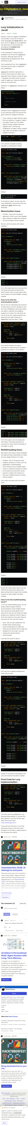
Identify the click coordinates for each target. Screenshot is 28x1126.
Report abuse (19, 930)
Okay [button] (4, 1123)
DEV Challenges (11, 1098)
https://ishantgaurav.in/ (8, 822)
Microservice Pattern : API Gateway (11, 1029)
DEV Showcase (8, 1105)
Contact (20, 1105)
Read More (5, 897)
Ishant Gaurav (9, 18)
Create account (21, 2)
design (14, 33)
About (15, 1105)
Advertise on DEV (7, 1103)
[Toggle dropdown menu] (25, 837)
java (3, 33)
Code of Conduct (9, 930)
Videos (23, 1098)
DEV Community (6, 1093)
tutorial (8, 33)
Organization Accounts (18, 1103)
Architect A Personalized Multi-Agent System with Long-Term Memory (14, 955)
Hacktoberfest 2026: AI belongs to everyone (13, 869)
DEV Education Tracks (10, 1100)
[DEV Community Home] (6, 2)
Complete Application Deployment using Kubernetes (13, 1022)
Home (3, 1098)
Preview (15, 914)
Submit (7, 914)
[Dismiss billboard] (26, 1107)
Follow (14, 993)
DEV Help (20, 1100)
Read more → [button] (6, 979)
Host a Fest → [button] (6, 1086)
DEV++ (18, 1098)
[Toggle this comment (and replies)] (2, 923)
